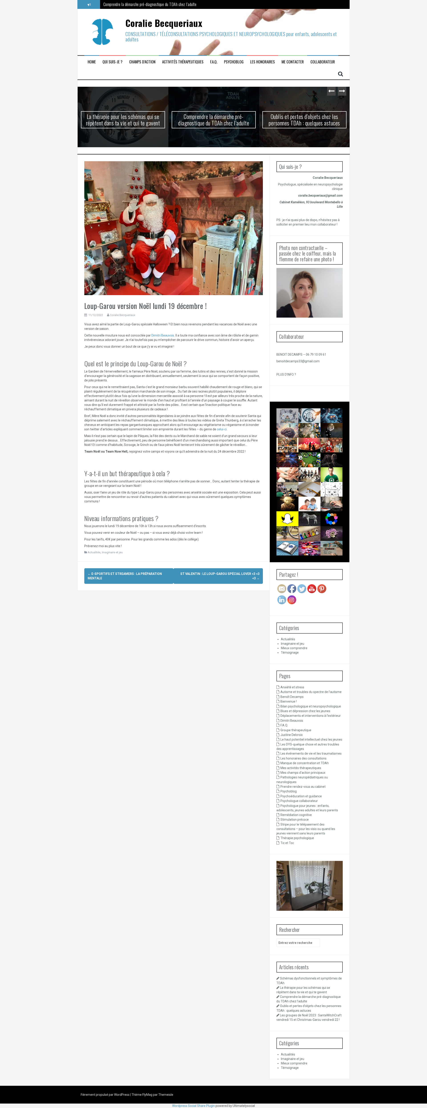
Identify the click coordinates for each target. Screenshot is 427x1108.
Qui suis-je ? (113, 61)
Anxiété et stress (292, 687)
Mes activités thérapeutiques (300, 768)
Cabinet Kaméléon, (293, 202)
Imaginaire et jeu (112, 552)
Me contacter (293, 61)
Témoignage (290, 652)
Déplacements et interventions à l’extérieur (310, 715)
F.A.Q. (213, 61)
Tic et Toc (287, 843)
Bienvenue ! (288, 701)
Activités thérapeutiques (182, 61)
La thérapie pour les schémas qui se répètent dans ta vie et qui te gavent (123, 119)
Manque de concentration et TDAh (304, 763)
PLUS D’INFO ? (286, 374)
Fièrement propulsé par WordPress (105, 1094)
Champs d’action (142, 61)
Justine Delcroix (291, 735)
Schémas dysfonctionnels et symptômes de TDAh (293, 421)
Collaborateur (322, 61)
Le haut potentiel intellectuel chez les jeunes (311, 739)
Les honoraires (262, 61)
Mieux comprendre (294, 648)
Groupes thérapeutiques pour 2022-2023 (293, 480)
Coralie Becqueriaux (163, 23)
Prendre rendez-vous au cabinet (303, 786)
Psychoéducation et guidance (301, 796)
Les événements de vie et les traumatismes (311, 753)
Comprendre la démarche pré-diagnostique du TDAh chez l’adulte (213, 119)
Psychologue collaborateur (299, 801)
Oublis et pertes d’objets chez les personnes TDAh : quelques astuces (153, 4)
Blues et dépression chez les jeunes (305, 711)
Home (92, 61)
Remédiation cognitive (296, 815)
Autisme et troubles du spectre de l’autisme (311, 692)
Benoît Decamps (292, 697)
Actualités (94, 552)
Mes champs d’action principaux (302, 772)
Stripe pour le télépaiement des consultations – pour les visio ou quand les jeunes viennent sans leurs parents (305, 829)
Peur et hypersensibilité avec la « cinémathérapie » (340, 553)
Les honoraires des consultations (303, 758)
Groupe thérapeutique (295, 730)
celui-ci (222, 429)
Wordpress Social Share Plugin (194, 1106)
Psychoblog (234, 61)
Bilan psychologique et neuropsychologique (310, 706)
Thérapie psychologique (297, 838)
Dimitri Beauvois (162, 335)
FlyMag (147, 1094)
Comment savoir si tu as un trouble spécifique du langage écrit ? (289, 561)
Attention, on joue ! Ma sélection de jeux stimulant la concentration (314, 557)
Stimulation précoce (294, 819)
